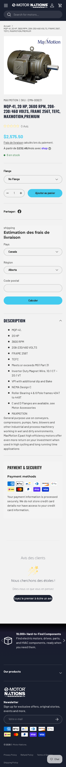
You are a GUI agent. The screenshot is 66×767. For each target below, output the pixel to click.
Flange (7, 171)
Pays (7, 244)
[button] (60, 5)
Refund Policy (27, 754)
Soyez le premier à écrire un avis (33, 598)
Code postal (11, 280)
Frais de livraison (13, 142)
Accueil (7, 26)
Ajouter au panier (45, 193)
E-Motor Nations (18, 744)
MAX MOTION (11, 100)
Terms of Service (45, 754)
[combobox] (33, 14)
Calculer (33, 300)
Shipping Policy (11, 762)
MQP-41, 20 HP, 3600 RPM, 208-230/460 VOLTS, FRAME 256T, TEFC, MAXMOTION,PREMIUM (32, 29)
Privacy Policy (10, 754)
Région (8, 262)
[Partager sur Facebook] (19, 211)
